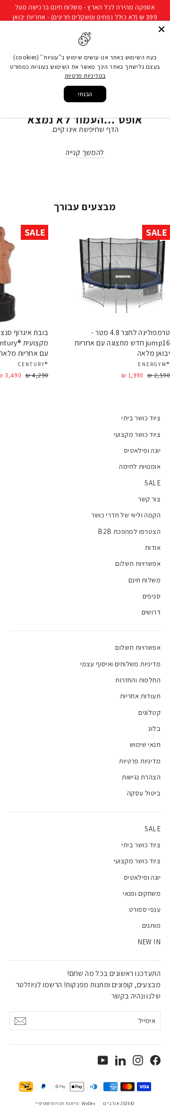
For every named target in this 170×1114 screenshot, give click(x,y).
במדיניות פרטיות (85, 76)
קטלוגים (149, 712)
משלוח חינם (144, 579)
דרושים (151, 611)
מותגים (151, 925)
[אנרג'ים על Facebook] (155, 1059)
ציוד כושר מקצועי (137, 434)
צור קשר (149, 498)
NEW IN (149, 941)
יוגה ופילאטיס (142, 450)
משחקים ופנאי (142, 893)
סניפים (152, 595)
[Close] (161, 29)
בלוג (154, 728)
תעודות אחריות (140, 695)
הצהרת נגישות (141, 776)
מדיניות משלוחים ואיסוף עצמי (120, 663)
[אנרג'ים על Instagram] (138, 1059)
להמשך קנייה (85, 152)
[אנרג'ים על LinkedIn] (120, 1059)
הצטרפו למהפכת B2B (129, 531)
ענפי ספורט (145, 909)
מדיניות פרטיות (140, 760)
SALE (152, 482)
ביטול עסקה (144, 792)
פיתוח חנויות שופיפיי (56, 1103)
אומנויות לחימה (140, 466)
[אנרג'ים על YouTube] (103, 1059)
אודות (153, 547)
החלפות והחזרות (138, 679)
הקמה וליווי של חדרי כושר (126, 514)
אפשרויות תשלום (138, 563)
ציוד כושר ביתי (141, 417)
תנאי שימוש (145, 744)
